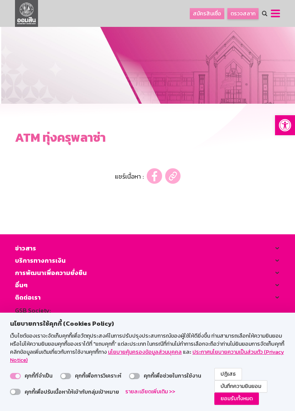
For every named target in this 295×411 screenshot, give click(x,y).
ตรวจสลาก (242, 14)
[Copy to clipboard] (173, 176)
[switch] (15, 376)
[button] (285, 125)
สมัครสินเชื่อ (207, 14)
